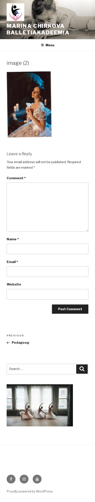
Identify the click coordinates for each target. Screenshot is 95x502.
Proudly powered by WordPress (30, 491)
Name (13, 239)
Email (12, 262)
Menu (50, 45)
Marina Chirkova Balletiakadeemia (38, 29)
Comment (16, 178)
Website (14, 284)
